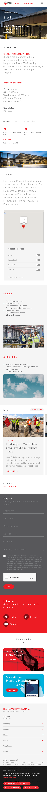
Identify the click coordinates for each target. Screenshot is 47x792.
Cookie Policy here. (9, 777)
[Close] (24, 219)
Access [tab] (6, 120)
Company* (8, 541)
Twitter (13, 616)
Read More (13, 471)
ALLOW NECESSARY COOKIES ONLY (17, 783)
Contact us (7, 718)
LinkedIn (34, 616)
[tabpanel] (23, 135)
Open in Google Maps (17, 277)
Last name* (8, 518)
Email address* (10, 533)
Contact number (10, 526)
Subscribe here (37, 410)
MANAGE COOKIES (31, 788)
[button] (23, 227)
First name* (8, 510)
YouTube (14, 624)
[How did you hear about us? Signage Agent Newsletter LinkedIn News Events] (23, 549)
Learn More (12, 660)
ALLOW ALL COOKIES (12, 788)
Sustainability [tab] (30, 120)
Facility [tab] (17, 120)
